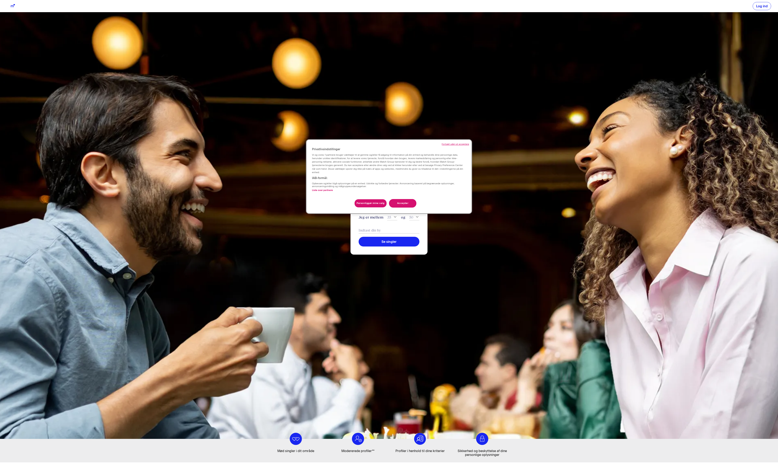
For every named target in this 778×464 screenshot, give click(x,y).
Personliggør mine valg (371, 203)
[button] (762, 6)
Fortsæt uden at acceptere (455, 144)
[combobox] (389, 230)
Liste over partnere (322, 190)
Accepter (402, 203)
